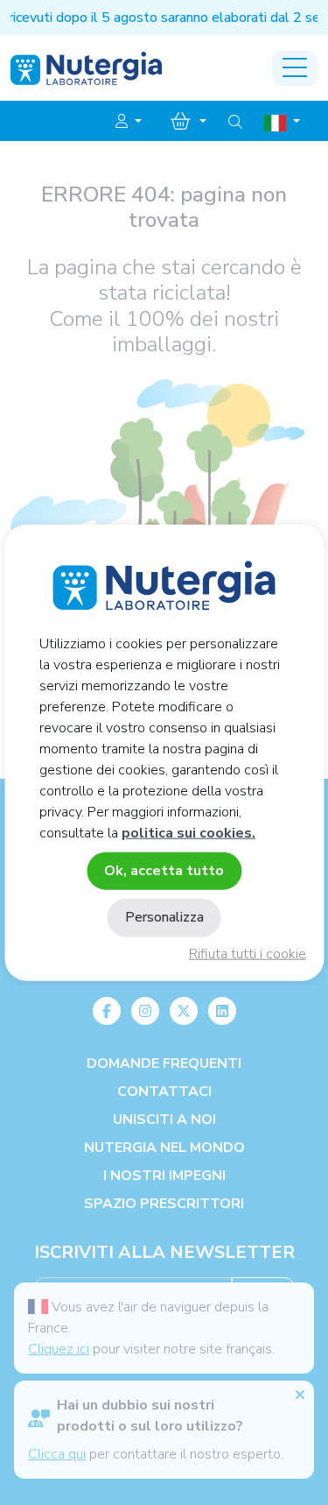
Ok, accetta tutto (164, 870)
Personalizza (164, 917)
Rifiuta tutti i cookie (247, 954)
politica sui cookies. (188, 833)
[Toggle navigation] (295, 68)
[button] (128, 121)
